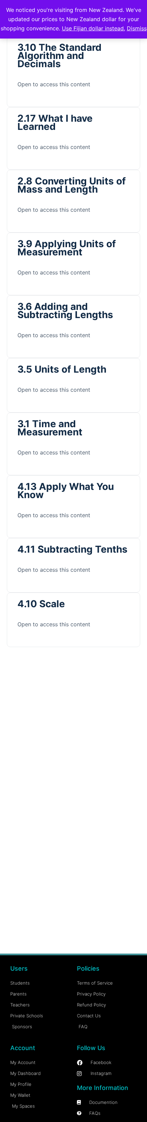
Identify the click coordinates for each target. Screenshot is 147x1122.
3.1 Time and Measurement (49, 428)
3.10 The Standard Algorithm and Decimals (59, 56)
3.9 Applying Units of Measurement (66, 248)
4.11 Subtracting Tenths (72, 549)
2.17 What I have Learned (55, 122)
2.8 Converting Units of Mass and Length (71, 185)
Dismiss (137, 28)
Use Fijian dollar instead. (93, 28)
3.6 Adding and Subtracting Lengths (65, 310)
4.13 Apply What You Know (65, 490)
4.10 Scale (41, 604)
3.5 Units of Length (61, 369)
